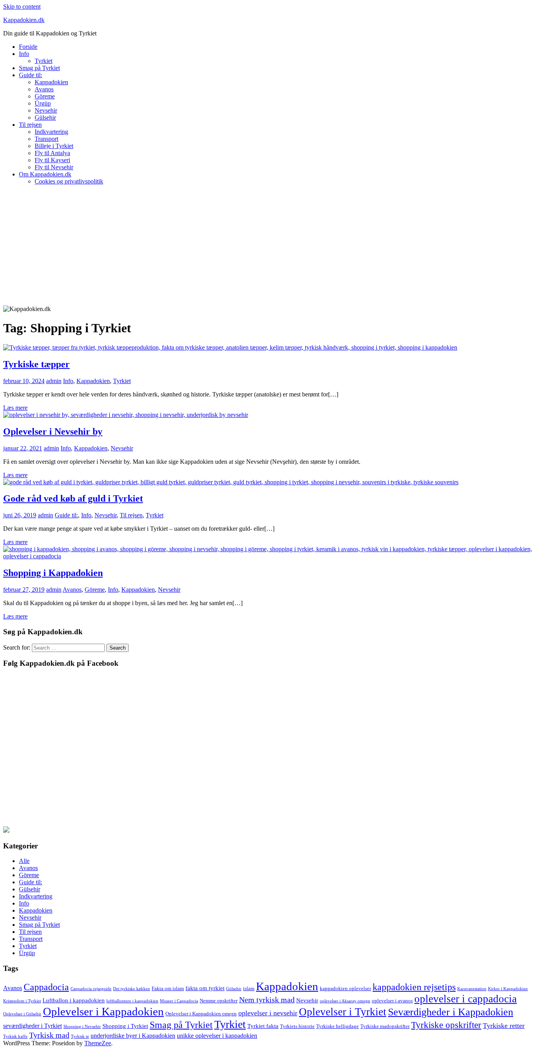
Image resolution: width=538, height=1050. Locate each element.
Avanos (44, 89)
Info (24, 53)
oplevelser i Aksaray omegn (345, 1001)
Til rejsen (30, 124)
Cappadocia (46, 986)
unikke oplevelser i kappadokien (217, 1035)
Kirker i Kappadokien (508, 989)
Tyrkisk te (80, 1036)
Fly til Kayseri (52, 160)
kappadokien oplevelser (345, 988)
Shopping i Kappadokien (53, 573)
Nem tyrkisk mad (267, 999)
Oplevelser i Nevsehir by (52, 431)
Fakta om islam (168, 988)
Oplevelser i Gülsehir (22, 1014)
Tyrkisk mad (49, 1035)
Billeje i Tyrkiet (54, 146)
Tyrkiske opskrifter (446, 1025)
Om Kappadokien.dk (45, 174)
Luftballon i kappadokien (74, 1000)
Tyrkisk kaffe (15, 1036)
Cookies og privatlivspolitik (69, 181)
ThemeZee (97, 1043)
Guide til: (30, 75)
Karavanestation (471, 989)
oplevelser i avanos (392, 1001)
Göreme (45, 96)
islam (248, 988)
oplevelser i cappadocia (465, 999)
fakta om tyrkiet (205, 988)
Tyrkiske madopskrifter (385, 1026)
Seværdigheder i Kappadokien (450, 1012)
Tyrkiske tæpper (36, 364)
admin (53, 381)
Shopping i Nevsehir (82, 1026)
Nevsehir (46, 110)
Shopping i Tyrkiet (125, 1026)
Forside (28, 46)
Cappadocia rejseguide (90, 989)
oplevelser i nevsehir (267, 1013)
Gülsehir (45, 117)
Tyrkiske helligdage (337, 1026)
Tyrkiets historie (297, 1026)
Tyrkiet (43, 60)
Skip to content (22, 6)
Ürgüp (43, 103)
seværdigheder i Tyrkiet (32, 1026)
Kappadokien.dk (24, 20)
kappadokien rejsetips (414, 986)
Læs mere (15, 407)
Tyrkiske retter (504, 1026)
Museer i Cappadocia (179, 1001)
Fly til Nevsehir (54, 167)
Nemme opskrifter (218, 1001)
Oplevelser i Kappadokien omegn (201, 1014)
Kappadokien (51, 82)
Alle (24, 860)
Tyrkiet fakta (262, 1026)
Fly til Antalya (52, 153)
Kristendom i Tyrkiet (22, 1001)
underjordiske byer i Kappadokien (133, 1035)
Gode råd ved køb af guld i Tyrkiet (73, 498)
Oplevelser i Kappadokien (103, 1011)
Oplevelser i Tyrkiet (342, 1012)
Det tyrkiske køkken (131, 989)
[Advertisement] (269, 246)
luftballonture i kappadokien (132, 1001)
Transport (46, 138)
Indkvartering (51, 131)
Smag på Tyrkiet (39, 68)
